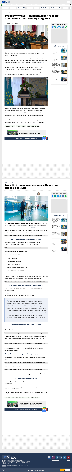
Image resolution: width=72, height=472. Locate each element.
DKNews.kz (42, 62)
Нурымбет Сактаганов (9, 399)
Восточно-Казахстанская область (22, 399)
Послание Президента (20, 126)
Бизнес (36, 7)
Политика (13, 7)
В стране (65, 7)
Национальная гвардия (9, 126)
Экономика (5, 7)
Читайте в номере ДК (55, 7)
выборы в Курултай (35, 399)
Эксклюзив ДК (21, 7)
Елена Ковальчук (44, 194)
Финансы (30, 7)
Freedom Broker (44, 7)
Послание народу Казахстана (33, 126)
